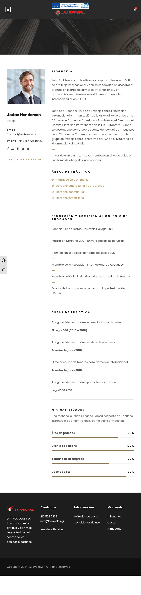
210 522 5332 (48, 516)
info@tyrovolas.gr (52, 521)
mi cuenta (114, 516)
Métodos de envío (86, 516)
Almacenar (115, 529)
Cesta (111, 522)
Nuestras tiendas (51, 529)
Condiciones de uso (87, 522)
